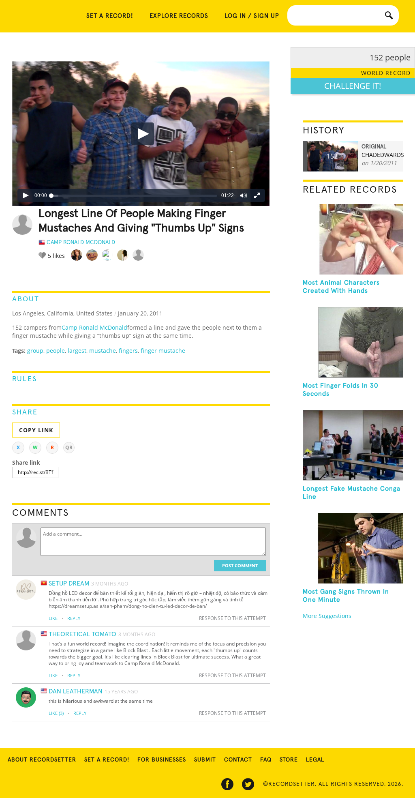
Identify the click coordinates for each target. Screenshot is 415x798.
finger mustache (163, 350)
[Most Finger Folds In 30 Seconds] (353, 342)
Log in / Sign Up (252, 16)
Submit (205, 760)
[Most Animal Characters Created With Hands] (353, 239)
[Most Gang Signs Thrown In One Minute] (353, 548)
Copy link (36, 430)
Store (289, 760)
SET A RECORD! (109, 16)
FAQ (266, 760)
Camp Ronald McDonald (94, 327)
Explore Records (179, 16)
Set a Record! (106, 760)
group (35, 350)
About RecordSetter (42, 760)
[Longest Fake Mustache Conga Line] (353, 445)
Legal (315, 760)
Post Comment (240, 565)
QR (69, 447)
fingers (128, 350)
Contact (238, 760)
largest (77, 350)
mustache (102, 350)
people (55, 350)
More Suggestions (327, 616)
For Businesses (161, 760)
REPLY (73, 618)
